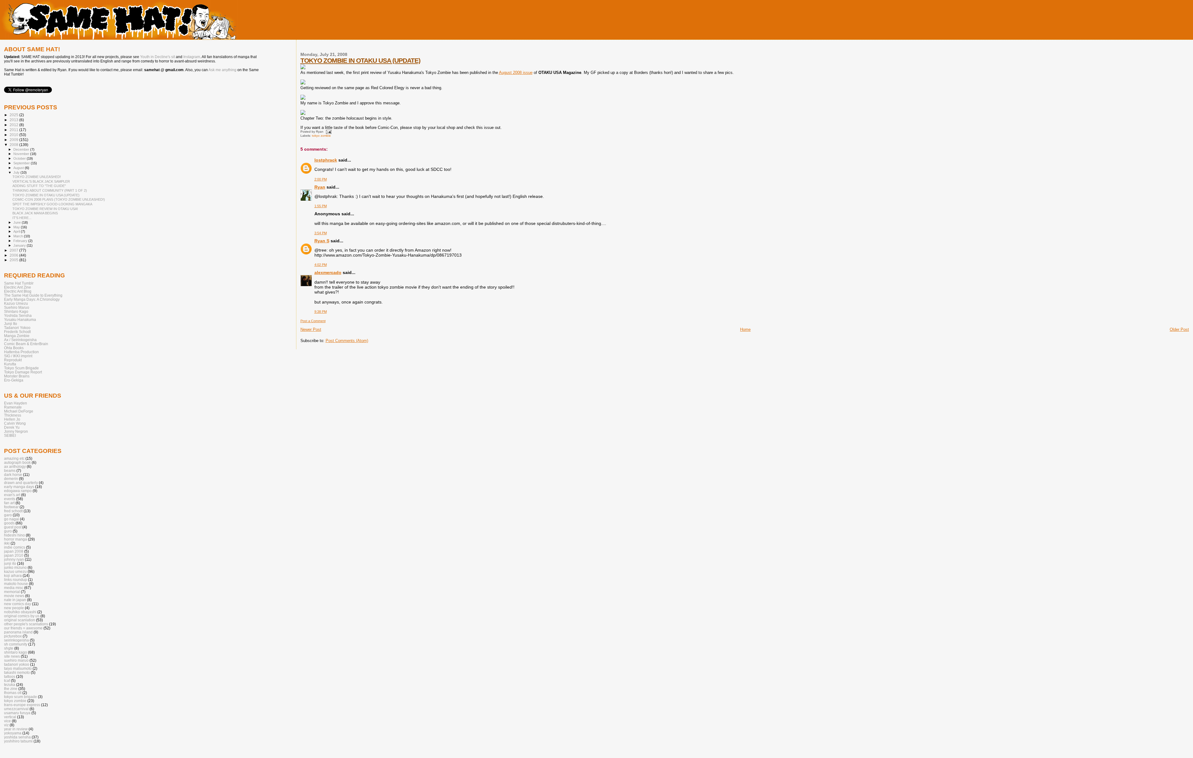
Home (745, 329)
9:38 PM (320, 311)
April (17, 231)
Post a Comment (313, 321)
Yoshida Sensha (18, 315)
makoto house (16, 584)
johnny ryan (14, 559)
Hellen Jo (12, 419)
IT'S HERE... (21, 218)
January (20, 245)
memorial (12, 592)
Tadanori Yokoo (17, 328)
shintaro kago (15, 652)
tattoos (9, 676)
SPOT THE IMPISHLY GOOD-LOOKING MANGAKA (52, 204)
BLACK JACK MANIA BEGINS (35, 213)
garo (8, 515)
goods (9, 523)
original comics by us (21, 616)
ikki (7, 543)
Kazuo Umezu (16, 303)
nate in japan (15, 600)
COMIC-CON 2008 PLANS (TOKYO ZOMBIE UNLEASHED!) (58, 199)
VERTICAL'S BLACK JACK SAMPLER (41, 181)
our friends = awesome (23, 628)
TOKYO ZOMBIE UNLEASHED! (36, 177)
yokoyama (12, 733)
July (17, 172)
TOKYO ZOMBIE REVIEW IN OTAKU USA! (45, 209)
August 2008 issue (516, 72)
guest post (12, 527)
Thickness (12, 415)
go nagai (11, 519)
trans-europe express (22, 705)
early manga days (19, 487)
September (22, 163)
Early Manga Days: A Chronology (32, 299)
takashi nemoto (17, 672)
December (21, 149)
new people (14, 608)
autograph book (17, 462)
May (17, 227)
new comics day (17, 604)
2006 (14, 255)
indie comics (14, 547)
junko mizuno (15, 567)
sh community (15, 644)
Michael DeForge (18, 411)
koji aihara (13, 575)
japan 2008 (13, 551)
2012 (14, 125)
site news (12, 656)
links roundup (15, 580)
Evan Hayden (15, 403)
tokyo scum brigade (20, 697)
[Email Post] (327, 131)
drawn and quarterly (21, 483)
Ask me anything (222, 70)
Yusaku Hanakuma (20, 319)
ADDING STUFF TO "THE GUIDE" (39, 186)
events (9, 499)
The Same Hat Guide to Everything (33, 295)
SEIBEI (10, 435)
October (20, 158)
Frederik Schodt (17, 332)
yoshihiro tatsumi (18, 741)
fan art (9, 503)
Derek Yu (12, 427)
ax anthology (15, 466)
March (18, 236)
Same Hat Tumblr (19, 283)
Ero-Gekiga (13, 380)
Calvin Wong (15, 423)
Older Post (1179, 329)
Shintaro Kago (16, 311)
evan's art (12, 495)
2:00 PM (320, 179)
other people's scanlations (26, 624)
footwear (11, 507)
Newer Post (310, 329)
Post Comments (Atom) (347, 340)
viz (6, 725)
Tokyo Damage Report (23, 372)
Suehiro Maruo (16, 307)
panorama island (18, 632)
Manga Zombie (17, 336)
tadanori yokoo (16, 664)
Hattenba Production (21, 352)
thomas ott (12, 693)
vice (7, 721)
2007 (14, 250)
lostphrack (325, 160)
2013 (14, 120)
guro (8, 531)
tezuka (9, 685)
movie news (14, 596)
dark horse (13, 475)
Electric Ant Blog (17, 291)
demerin (11, 479)
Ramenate (13, 407)
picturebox (13, 636)
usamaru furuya (17, 713)
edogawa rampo (18, 491)
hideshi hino (14, 535)
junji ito (10, 563)
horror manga (15, 539)
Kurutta (10, 364)
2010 (14, 135)
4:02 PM (320, 265)
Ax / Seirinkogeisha (20, 340)
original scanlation (19, 620)
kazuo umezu (15, 571)
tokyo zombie (321, 135)
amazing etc (14, 458)
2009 (14, 140)
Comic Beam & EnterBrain (26, 344)
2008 (14, 145)
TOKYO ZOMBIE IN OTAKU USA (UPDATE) (360, 60)
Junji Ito (10, 324)
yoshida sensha (17, 737)
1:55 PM (320, 206)
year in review (16, 729)
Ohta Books (14, 348)
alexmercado (327, 272)
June (17, 222)
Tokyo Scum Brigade (21, 368)
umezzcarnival (16, 709)
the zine (10, 689)
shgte (8, 648)
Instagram (191, 57)
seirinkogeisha (16, 640)
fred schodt (13, 511)
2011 (14, 130)
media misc (13, 588)
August (19, 168)
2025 (14, 115)
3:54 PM (320, 233)
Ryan (319, 187)
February (20, 241)
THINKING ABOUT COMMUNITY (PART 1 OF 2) (49, 190)
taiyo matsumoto (18, 668)
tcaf (7, 680)
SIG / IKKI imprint (18, 356)
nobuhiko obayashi (20, 612)
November (21, 154)
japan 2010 (13, 555)
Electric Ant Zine (17, 287)
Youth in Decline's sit (157, 57)
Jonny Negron (16, 431)
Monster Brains (17, 376)
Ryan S (321, 240)
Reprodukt (13, 360)
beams (10, 470)
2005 (14, 260)
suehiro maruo (16, 660)
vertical (10, 717)
